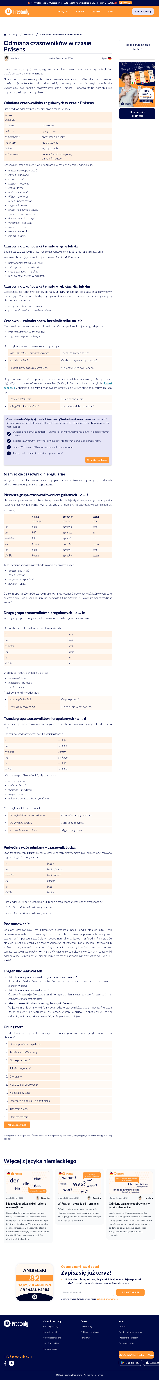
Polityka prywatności (90, 1332)
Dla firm (95, 11)
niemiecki (29, 34)
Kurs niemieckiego (51, 1332)
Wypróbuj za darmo (97, 460)
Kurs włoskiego (50, 1349)
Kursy (60, 11)
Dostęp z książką (126, 1343)
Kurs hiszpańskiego (52, 1337)
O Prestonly (86, 1326)
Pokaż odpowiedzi (17, 1125)
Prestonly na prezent (128, 1337)
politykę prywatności (108, 1298)
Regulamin (85, 1337)
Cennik (80, 11)
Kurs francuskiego (51, 1343)
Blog (110, 11)
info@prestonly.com (57, 1135)
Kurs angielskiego (51, 1326)
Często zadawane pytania (130, 1332)
